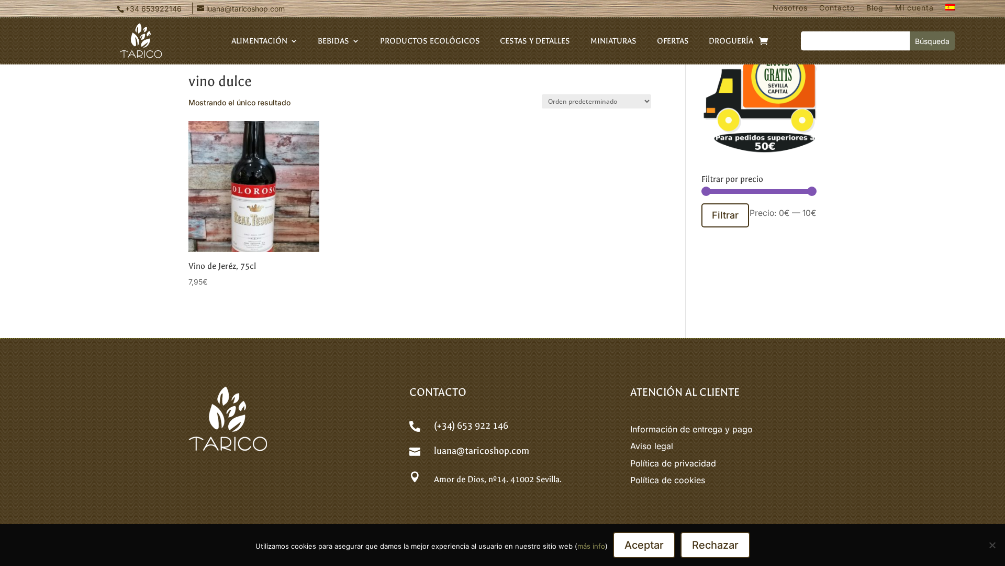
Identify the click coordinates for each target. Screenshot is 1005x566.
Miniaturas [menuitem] (613, 41)
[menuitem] (950, 10)
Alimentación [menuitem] (259, 41)
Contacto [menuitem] (837, 8)
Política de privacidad (673, 463)
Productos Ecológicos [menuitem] (430, 41)
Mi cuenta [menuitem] (914, 8)
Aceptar (644, 545)
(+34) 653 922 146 (471, 425)
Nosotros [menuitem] (790, 8)
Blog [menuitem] (875, 8)
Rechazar (715, 545)
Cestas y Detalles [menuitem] (535, 41)
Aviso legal (651, 446)
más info (591, 546)
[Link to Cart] (763, 41)
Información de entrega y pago (691, 429)
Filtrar (725, 215)
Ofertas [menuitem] (673, 41)
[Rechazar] (992, 545)
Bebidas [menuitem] (333, 41)
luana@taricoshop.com (481, 450)
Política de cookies (667, 480)
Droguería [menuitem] (731, 41)
